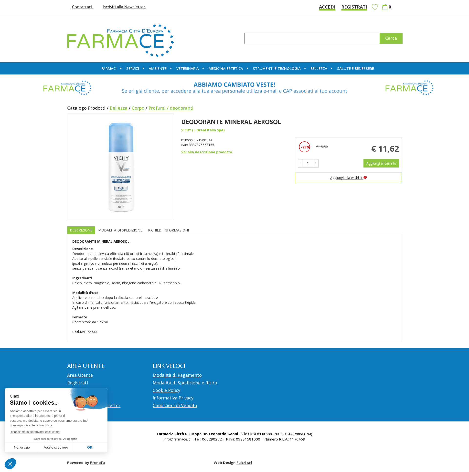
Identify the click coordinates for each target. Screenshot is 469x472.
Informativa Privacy (173, 398)
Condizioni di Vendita (175, 405)
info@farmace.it (177, 439)
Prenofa (97, 462)
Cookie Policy (166, 390)
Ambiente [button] (158, 68)
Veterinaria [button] (187, 68)
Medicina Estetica (226, 68)
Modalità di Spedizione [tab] (120, 230)
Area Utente (80, 375)
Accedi (327, 7)
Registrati (354, 7)
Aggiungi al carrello (381, 163)
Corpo (138, 108)
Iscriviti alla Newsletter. (124, 7)
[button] (300, 163)
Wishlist (374, 7)
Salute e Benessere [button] (355, 68)
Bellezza (119, 108)
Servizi (132, 68)
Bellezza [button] (318, 68)
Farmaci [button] (109, 68)
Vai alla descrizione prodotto (206, 152)
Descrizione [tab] (81, 230)
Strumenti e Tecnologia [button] (277, 68)
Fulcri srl (244, 462)
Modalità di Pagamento (177, 375)
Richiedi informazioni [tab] (168, 230)
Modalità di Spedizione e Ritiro (185, 383)
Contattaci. (82, 7)
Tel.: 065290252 (208, 439)
